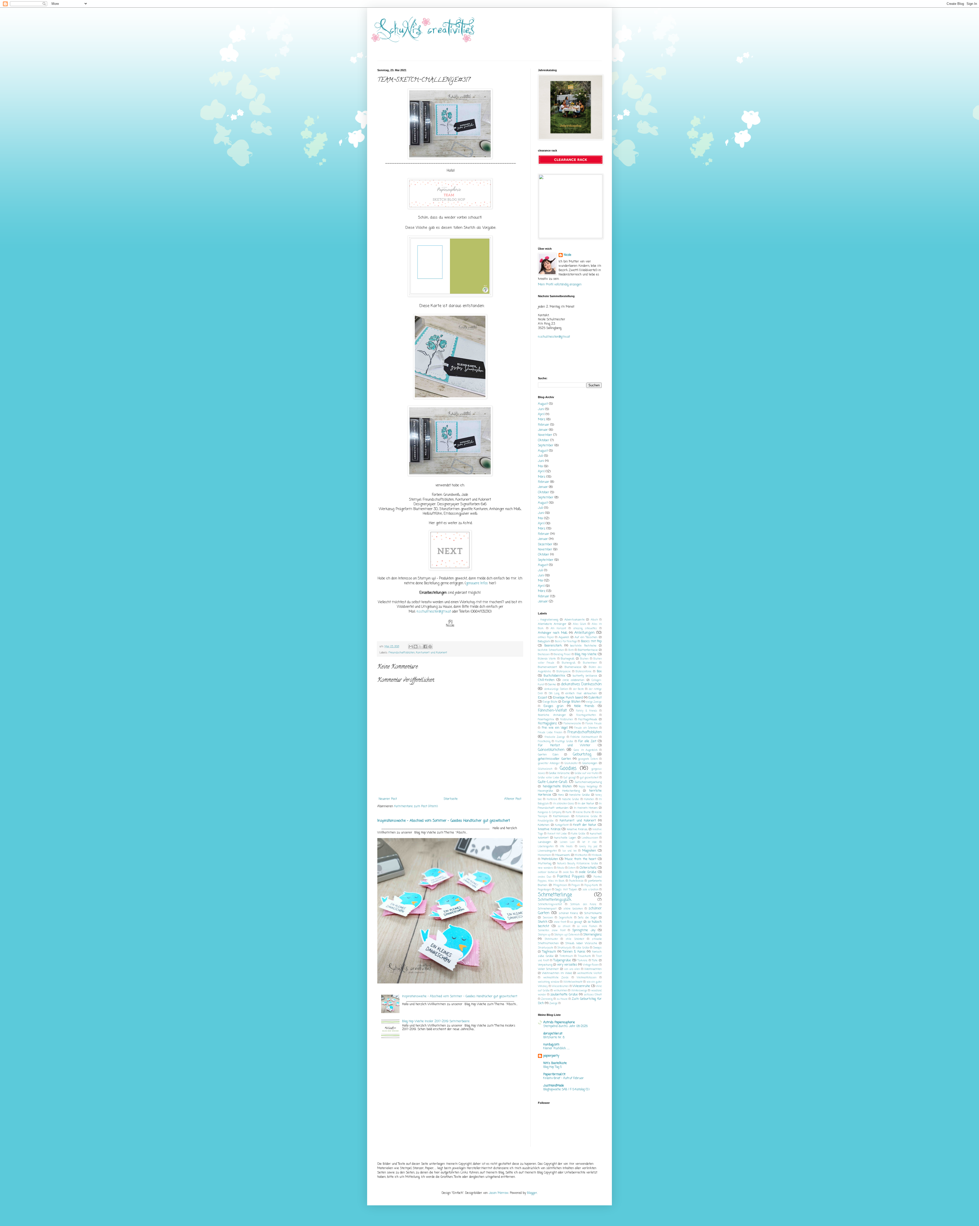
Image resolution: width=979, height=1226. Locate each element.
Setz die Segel (587, 918)
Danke (552, 684)
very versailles (567, 965)
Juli (540, 456)
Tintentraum (566, 956)
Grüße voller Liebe (548, 778)
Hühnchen (589, 799)
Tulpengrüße (562, 960)
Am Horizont (558, 628)
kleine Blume (583, 812)
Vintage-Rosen (591, 965)
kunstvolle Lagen (565, 838)
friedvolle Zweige (555, 737)
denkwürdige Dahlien (556, 689)
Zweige (553, 1003)
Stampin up (544, 935)
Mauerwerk (562, 855)
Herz (561, 795)
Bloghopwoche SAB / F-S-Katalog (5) (566, 1089)
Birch (571, 650)
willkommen (560, 991)
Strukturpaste (545, 948)
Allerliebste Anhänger (552, 624)
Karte (569, 812)
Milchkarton (581, 855)
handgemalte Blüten (557, 786)
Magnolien (589, 851)
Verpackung (545, 965)
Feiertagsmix (546, 719)
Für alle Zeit (587, 741)
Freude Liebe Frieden (550, 733)
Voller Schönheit (548, 969)
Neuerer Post (388, 799)
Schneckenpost (547, 909)
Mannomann (544, 855)
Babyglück (544, 641)
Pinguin (576, 885)
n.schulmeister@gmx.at (434, 611)
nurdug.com (551, 1044)
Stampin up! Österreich (566, 935)
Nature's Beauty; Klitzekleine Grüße (577, 864)
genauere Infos (477, 583)
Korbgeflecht (562, 825)
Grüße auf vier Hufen (587, 773)
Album (594, 620)
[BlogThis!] (415, 646)
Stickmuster (551, 939)
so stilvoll (564, 926)
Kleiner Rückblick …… (556, 1048)
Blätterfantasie (588, 650)
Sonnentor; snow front (551, 930)
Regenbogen (544, 890)
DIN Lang (554, 694)
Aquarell (564, 637)
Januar (543, 430)
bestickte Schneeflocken (551, 650)
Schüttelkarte (593, 913)
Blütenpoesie (564, 672)
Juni (541, 409)
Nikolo (560, 868)
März (541, 419)
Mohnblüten (550, 859)
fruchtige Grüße (564, 741)
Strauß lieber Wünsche (581, 943)
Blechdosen (544, 654)
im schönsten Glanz (563, 804)
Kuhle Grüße (578, 834)
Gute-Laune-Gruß (553, 782)
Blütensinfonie (583, 672)
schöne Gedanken (573, 909)
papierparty (551, 1056)
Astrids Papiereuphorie (559, 1022)
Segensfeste (565, 918)
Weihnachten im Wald (557, 973)
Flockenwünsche (572, 724)
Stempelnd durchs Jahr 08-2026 (565, 1026)
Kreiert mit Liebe (557, 834)
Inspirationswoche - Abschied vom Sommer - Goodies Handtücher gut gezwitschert (443, 821)
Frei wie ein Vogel (555, 728)
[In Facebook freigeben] (425, 646)
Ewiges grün (553, 706)
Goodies (568, 768)
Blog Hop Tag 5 (552, 1067)
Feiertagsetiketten (586, 715)
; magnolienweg (548, 620)
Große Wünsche (559, 773)
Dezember (545, 544)
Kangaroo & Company (549, 812)
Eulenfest (595, 698)
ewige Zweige (594, 702)
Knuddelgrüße (545, 821)
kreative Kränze (549, 829)
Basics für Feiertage (566, 641)
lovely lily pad (588, 847)
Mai (540, 466)
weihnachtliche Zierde (556, 978)
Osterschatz (588, 868)
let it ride (589, 842)
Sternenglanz (592, 934)
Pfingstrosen (560, 885)
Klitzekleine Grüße (587, 816)
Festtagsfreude (587, 719)
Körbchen (543, 825)
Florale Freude (594, 724)
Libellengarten (545, 847)
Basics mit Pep (591, 641)
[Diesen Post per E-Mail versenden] (410, 646)
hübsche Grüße (570, 799)
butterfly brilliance (585, 676)
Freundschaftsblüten (402, 653)
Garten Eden (548, 755)
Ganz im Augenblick (585, 750)
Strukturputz (564, 948)
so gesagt (576, 922)
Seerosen (548, 918)
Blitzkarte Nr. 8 (553, 1037)
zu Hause (562, 999)
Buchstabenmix (554, 676)
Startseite (451, 799)
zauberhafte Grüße (564, 994)
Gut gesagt (569, 778)
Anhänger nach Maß (553, 633)
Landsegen (544, 842)
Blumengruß (568, 663)
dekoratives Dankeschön (581, 684)
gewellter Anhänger (549, 763)
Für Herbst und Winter (564, 745)
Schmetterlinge (555, 895)
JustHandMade (553, 1085)
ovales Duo (544, 877)
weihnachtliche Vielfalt (589, 973)
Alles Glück (579, 624)
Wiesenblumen (560, 986)
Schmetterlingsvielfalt (550, 904)
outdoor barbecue (548, 872)
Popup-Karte (591, 885)
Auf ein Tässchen (586, 637)
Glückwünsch (545, 769)
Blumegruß (567, 659)
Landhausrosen (590, 838)
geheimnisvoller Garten (554, 759)
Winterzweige (579, 991)
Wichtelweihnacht (572, 982)
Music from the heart (581, 859)
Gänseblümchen (551, 750)
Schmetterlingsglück (554, 900)
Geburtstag (582, 754)
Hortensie (552, 799)
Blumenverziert (547, 667)
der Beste (578, 689)
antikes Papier (546, 637)
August (543, 404)
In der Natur (586, 804)
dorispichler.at (552, 1033)
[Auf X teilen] (420, 646)
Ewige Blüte (550, 702)
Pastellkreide (576, 881)
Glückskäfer (571, 763)
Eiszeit (542, 698)
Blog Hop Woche (586, 654)
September (545, 445)
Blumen (584, 659)
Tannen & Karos (574, 952)
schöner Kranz (568, 913)
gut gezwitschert (589, 778)
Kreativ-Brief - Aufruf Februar (563, 1078)
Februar (543, 425)
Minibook (597, 855)
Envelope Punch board (568, 698)
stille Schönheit (575, 939)
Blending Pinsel (562, 654)
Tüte (594, 960)
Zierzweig (546, 999)
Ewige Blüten (571, 702)
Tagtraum (549, 952)
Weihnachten (593, 969)
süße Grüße (582, 948)
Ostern (571, 868)
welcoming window (548, 982)
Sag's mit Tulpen (566, 890)
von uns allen (572, 969)
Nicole (567, 255)
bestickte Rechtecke (583, 646)
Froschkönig (544, 741)
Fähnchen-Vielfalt (552, 710)
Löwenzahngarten (547, 851)
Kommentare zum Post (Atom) (416, 806)
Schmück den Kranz (583, 904)
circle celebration (573, 680)
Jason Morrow (498, 1193)
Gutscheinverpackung (588, 782)
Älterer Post (512, 799)
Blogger (532, 1193)
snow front (560, 922)
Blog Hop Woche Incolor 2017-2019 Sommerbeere (436, 1021)
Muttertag (544, 864)
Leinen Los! (567, 842)
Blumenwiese (573, 667)
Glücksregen (589, 763)
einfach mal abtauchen (581, 693)
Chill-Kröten (546, 680)
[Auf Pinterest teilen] (430, 646)
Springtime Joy (583, 930)
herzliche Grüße (579, 795)
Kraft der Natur (584, 825)
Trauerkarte (584, 956)
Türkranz (582, 961)
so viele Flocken (587, 926)
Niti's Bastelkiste (555, 1063)
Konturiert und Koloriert (431, 653)
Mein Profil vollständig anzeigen (560, 284)
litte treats (566, 847)
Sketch (542, 922)
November (545, 435)
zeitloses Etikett (593, 995)
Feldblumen (566, 720)
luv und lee (569, 851)
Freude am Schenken (586, 728)
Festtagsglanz (547, 723)
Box (599, 671)
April (541, 414)
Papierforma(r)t (554, 1074)
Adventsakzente (574, 620)
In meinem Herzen (586, 808)
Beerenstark (553, 645)
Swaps (597, 948)
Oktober (543, 440)
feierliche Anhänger (552, 715)
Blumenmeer (590, 663)
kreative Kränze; (577, 829)
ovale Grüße (587, 872)
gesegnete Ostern (588, 759)
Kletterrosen (561, 816)
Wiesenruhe (581, 986)
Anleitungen (584, 633)
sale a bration (590, 890)
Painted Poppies (571, 876)
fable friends (584, 706)
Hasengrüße (545, 791)
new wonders (545, 868)
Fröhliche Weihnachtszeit (584, 737)
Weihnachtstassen (586, 978)
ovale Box (568, 872)
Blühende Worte (547, 659)
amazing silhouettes (585, 628)
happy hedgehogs (588, 787)
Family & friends (586, 711)
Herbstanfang (571, 791)
